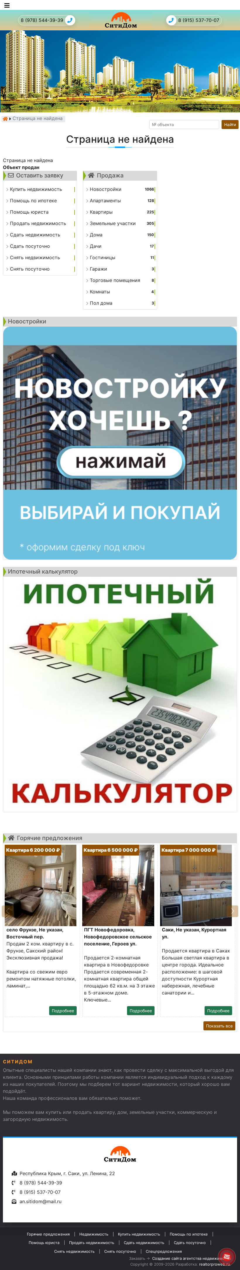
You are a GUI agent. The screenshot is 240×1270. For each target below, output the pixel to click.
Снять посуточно (120, 1251)
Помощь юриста (44, 1242)
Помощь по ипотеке (189, 1234)
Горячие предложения (48, 1234)
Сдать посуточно (190, 1242)
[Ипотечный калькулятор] (120, 694)
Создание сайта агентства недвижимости (191, 1258)
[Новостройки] (120, 443)
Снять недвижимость (74, 1251)
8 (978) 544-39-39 (42, 20)
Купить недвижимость (139, 1234)
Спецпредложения (164, 1251)
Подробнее (63, 1010)
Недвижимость (93, 1234)
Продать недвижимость (91, 1242)
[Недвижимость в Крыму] (5, 118)
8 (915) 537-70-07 (198, 20)
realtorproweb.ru (214, 1264)
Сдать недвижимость (144, 1242)
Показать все (219, 1025)
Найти (230, 124)
